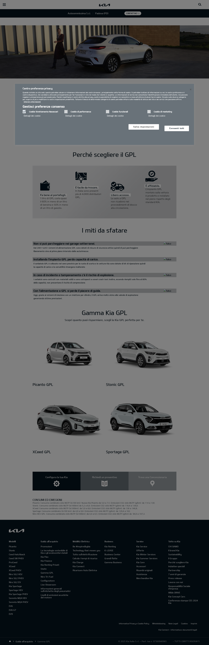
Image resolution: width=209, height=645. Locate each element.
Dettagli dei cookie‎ (32, 116)
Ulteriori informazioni (32, 102)
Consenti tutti (176, 128)
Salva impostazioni (143, 127)
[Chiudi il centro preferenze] (190, 89)
